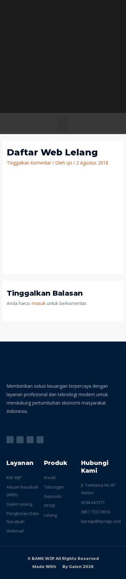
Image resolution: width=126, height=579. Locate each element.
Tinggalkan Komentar (29, 163)
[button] (63, 123)
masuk (39, 303)
